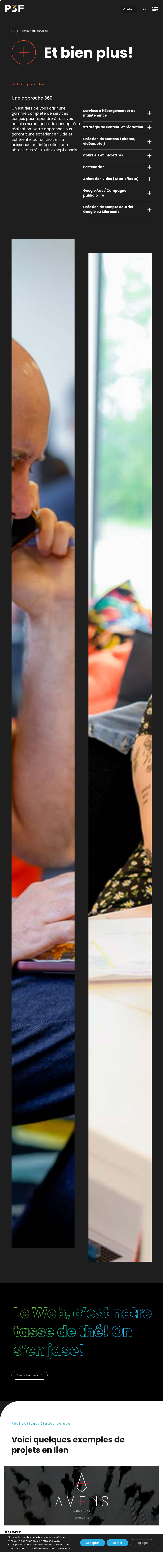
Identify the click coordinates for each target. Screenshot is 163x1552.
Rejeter (117, 1543)
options (65, 1548)
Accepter (92, 1543)
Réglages (142, 1543)
